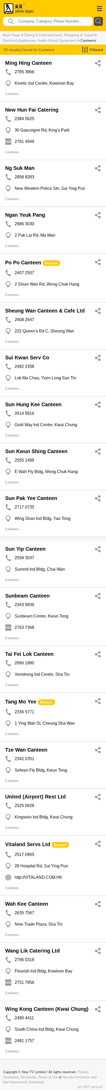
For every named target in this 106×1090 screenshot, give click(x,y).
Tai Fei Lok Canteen (29, 654)
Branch (51, 263)
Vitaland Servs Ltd (27, 844)
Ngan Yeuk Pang (25, 215)
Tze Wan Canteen (26, 750)
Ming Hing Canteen (28, 63)
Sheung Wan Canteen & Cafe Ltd (45, 311)
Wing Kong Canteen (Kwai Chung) (47, 1009)
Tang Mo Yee (20, 701)
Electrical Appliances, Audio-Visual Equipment (39, 40)
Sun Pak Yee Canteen (31, 498)
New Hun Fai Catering (31, 110)
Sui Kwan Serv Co (27, 357)
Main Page (11, 35)
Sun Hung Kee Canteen (33, 404)
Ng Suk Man (19, 168)
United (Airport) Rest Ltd (35, 797)
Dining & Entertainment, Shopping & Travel (59, 35)
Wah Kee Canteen (26, 904)
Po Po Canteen (23, 262)
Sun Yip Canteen (25, 549)
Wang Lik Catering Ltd (32, 951)
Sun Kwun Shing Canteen (36, 451)
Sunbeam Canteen (27, 596)
